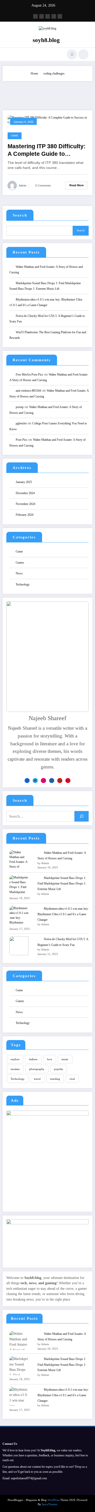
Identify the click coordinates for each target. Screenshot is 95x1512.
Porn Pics (21, 439)
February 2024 (24, 515)
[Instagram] (43, 780)
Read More (76, 185)
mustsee (15, 1069)
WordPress (53, 1500)
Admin (22, 185)
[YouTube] (59, 780)
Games (20, 562)
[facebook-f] (35, 16)
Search (20, 215)
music (65, 1059)
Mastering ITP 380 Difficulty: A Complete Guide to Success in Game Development (47, 150)
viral (72, 1078)
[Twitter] (35, 780)
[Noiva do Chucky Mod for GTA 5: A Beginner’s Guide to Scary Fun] (18, 945)
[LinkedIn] (51, 780)
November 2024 (25, 504)
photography (36, 1069)
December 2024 (25, 493)
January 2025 (24, 482)
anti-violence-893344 (28, 390)
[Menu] (9, 54)
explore (15, 1059)
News (19, 573)
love (49, 1059)
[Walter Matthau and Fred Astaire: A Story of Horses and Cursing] (18, 859)
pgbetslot (21, 423)
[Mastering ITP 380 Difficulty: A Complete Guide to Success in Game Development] (47, 120)
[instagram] (53, 16)
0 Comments (43, 185)
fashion (33, 1059)
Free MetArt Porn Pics (29, 374)
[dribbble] (47, 16)
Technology (23, 584)
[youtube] (60, 16)
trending (55, 1078)
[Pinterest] (67, 780)
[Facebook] (27, 780)
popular (58, 1069)
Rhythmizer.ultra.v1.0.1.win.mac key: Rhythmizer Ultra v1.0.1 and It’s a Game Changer (63, 914)
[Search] (72, 54)
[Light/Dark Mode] (83, 54)
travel (37, 1078)
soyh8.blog (46, 40)
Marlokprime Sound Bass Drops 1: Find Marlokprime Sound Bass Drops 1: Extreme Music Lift (61, 883)
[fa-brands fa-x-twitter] (41, 16)
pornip (20, 407)
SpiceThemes (49, 1504)
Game (14, 135)
